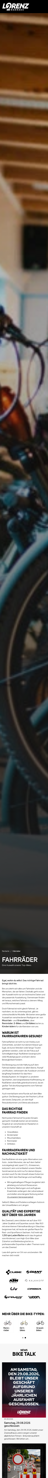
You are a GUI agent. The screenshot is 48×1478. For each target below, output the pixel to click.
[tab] (22, 1337)
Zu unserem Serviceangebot (20, 1197)
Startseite (5, 951)
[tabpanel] (7, 1326)
